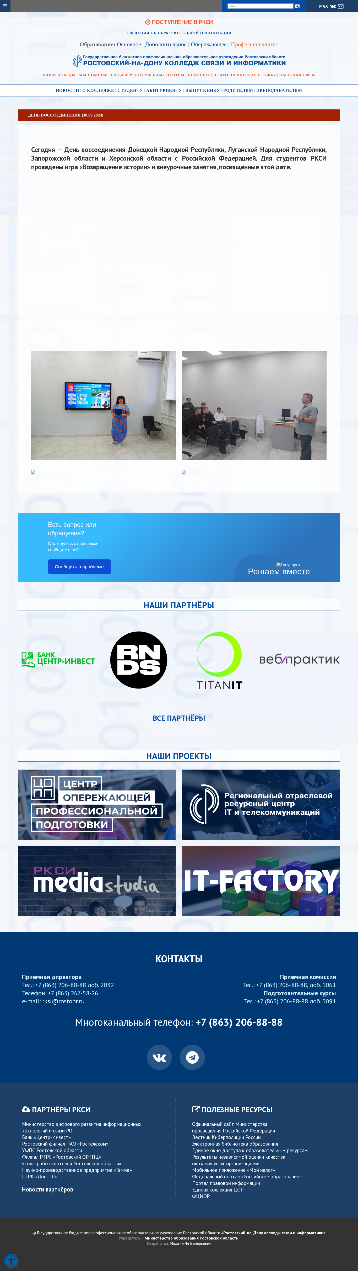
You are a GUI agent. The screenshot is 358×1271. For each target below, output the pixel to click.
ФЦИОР (201, 1196)
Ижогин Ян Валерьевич (190, 1243)
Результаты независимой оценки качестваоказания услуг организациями (238, 1160)
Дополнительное (166, 44)
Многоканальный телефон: (179, 1022)
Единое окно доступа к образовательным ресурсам (250, 1150)
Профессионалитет (254, 44)
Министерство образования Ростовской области (191, 1238)
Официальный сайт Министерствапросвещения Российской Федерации (233, 1127)
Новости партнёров (47, 1189)
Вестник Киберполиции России (226, 1137)
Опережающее (209, 44)
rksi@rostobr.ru (63, 1001)
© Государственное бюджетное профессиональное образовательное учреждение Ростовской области (179, 1232)
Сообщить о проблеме (79, 566)
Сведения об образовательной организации (179, 33)
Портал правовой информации (226, 1183)
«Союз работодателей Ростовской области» (71, 1163)
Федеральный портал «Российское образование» (247, 1176)
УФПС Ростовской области (52, 1150)
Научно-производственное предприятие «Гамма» (77, 1170)
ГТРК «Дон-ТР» (39, 1176)
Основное (129, 44)
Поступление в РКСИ (181, 22)
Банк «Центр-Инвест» (46, 1137)
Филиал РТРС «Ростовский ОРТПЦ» (61, 1156)
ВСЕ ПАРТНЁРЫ (179, 718)
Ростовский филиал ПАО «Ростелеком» (65, 1143)
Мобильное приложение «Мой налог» (233, 1170)
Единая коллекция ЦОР (217, 1189)
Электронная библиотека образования (235, 1143)
